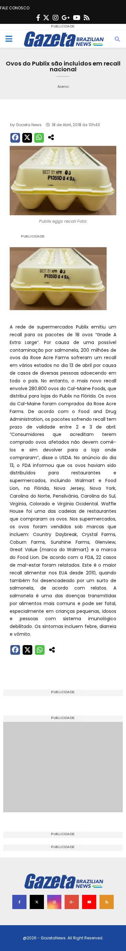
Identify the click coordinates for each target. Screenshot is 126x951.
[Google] (66, 18)
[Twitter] (46, 18)
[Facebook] (38, 18)
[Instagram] (55, 18)
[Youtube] (76, 18)
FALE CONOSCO (14, 8)
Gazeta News (29, 124)
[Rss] (86, 18)
